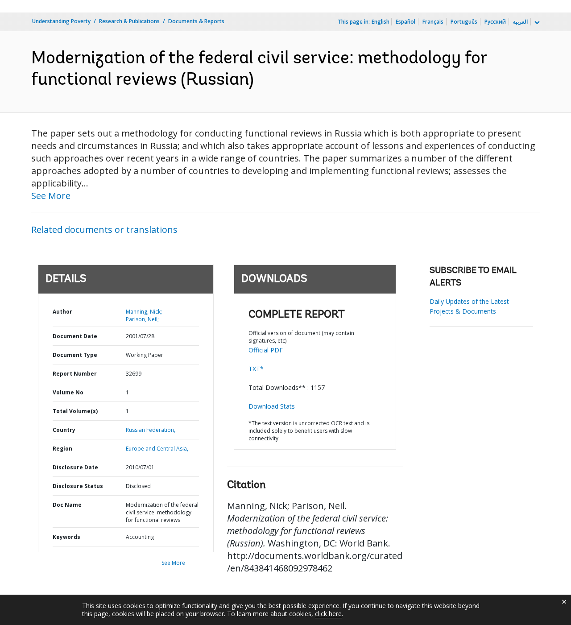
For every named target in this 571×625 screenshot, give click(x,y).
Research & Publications (129, 21)
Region (62, 448)
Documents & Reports (196, 21)
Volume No (68, 392)
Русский (495, 21)
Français (432, 21)
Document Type (75, 355)
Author (62, 311)
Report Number (75, 373)
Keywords (66, 537)
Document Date (75, 336)
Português (464, 21)
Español (405, 21)
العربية (520, 21)
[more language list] (536, 23)
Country (64, 430)
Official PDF (265, 350)
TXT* (256, 368)
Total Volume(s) (75, 411)
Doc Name (67, 505)
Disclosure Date (75, 467)
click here (328, 613)
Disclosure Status (78, 486)
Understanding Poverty (61, 21)
